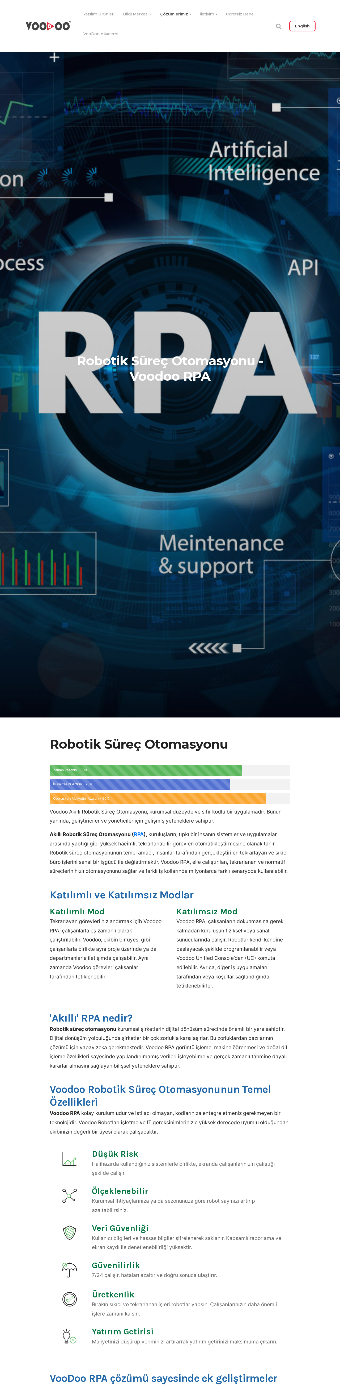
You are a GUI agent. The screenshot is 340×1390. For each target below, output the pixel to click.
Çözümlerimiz (174, 14)
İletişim (207, 14)
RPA (139, 834)
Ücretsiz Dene (240, 14)
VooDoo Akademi (100, 33)
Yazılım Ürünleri (98, 14)
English (302, 26)
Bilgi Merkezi (135, 14)
